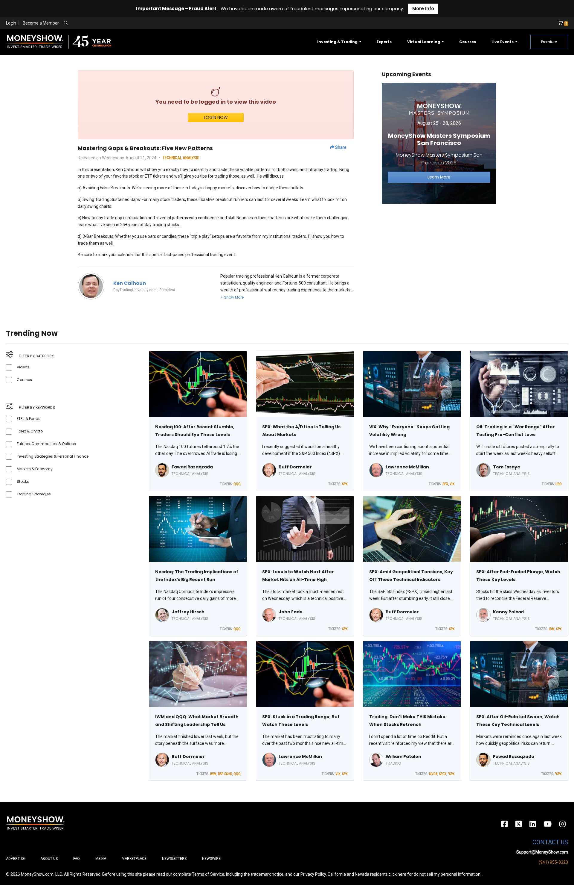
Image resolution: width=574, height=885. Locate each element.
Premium (549, 41)
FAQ (76, 859)
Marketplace (134, 859)
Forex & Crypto (30, 431)
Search (130, 23)
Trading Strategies (34, 494)
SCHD (228, 774)
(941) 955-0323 (553, 862)
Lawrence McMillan (407, 467)
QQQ (237, 484)
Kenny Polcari (508, 612)
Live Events (503, 41)
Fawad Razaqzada (192, 467)
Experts (384, 41)
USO (558, 484)
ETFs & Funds (28, 418)
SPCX (442, 774)
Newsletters (174, 859)
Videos (23, 367)
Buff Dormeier (295, 467)
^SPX (451, 774)
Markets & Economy (35, 468)
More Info (423, 8)
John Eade (291, 612)
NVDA (433, 774)
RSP (220, 774)
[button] (232, 297)
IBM (552, 629)
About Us (49, 859)
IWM (213, 774)
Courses (467, 41)
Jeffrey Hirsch (188, 612)
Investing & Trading (337, 41)
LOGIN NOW (216, 117)
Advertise (15, 859)
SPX (345, 484)
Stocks (23, 481)
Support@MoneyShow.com (542, 852)
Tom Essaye (506, 467)
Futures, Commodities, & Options (46, 443)
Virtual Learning (424, 41)
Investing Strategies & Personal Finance (52, 456)
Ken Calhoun (129, 283)
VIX (452, 484)
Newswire (211, 859)
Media (100, 859)
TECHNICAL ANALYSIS (181, 157)
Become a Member (41, 23)
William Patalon (403, 757)
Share (340, 147)
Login (11, 23)
